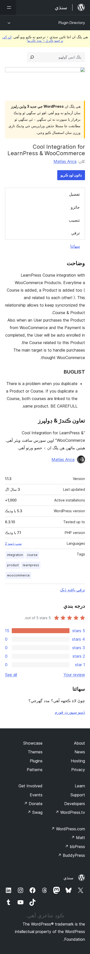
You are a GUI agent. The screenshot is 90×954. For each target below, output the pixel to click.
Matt (78, 837)
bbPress (75, 846)
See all (11, 674)
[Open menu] (8, 7)
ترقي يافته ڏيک (72, 589)
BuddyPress (71, 855)
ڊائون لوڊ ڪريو (71, 175)
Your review (74, 674)
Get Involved (30, 785)
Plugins (36, 760)
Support (77, 794)
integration (15, 555)
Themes (35, 751)
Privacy (78, 769)
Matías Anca (65, 161)
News (79, 751)
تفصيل (74, 194)
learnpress (31, 565)
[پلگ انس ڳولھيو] (32, 57)
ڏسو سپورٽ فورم (70, 712)
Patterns (34, 769)
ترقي (75, 232)
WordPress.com (68, 828)
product (13, 565)
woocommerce (18, 575)
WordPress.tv (70, 812)
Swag (34, 812)
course (32, 555)
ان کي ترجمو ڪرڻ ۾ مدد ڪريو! (32, 38)
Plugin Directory (71, 22)
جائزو (75, 207)
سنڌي (68, 877)
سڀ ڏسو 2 (13, 543)
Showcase (32, 743)
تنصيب (74, 220)
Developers (74, 803)
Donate (33, 803)
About (79, 743)
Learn (80, 785)
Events (36, 794)
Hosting (78, 760)
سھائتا (75, 246)
